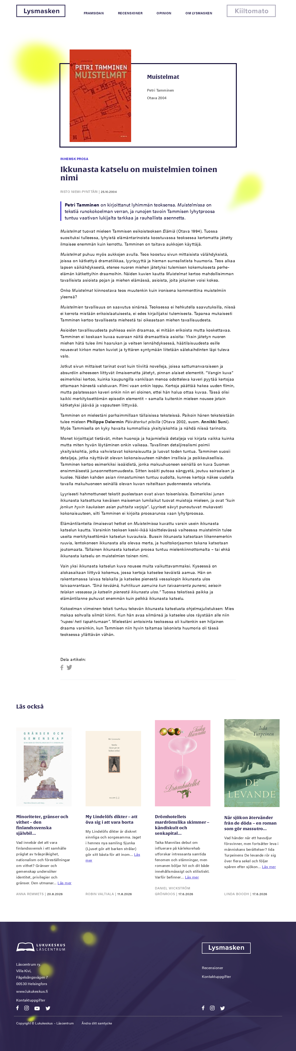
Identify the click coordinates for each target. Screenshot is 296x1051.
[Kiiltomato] (251, 15)
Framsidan (94, 13)
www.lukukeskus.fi (32, 991)
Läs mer (65, 882)
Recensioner (130, 13)
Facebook (63, 668)
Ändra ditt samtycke (97, 1023)
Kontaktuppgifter (30, 1000)
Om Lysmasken (198, 13)
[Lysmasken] (40, 15)
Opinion (164, 13)
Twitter (69, 668)
